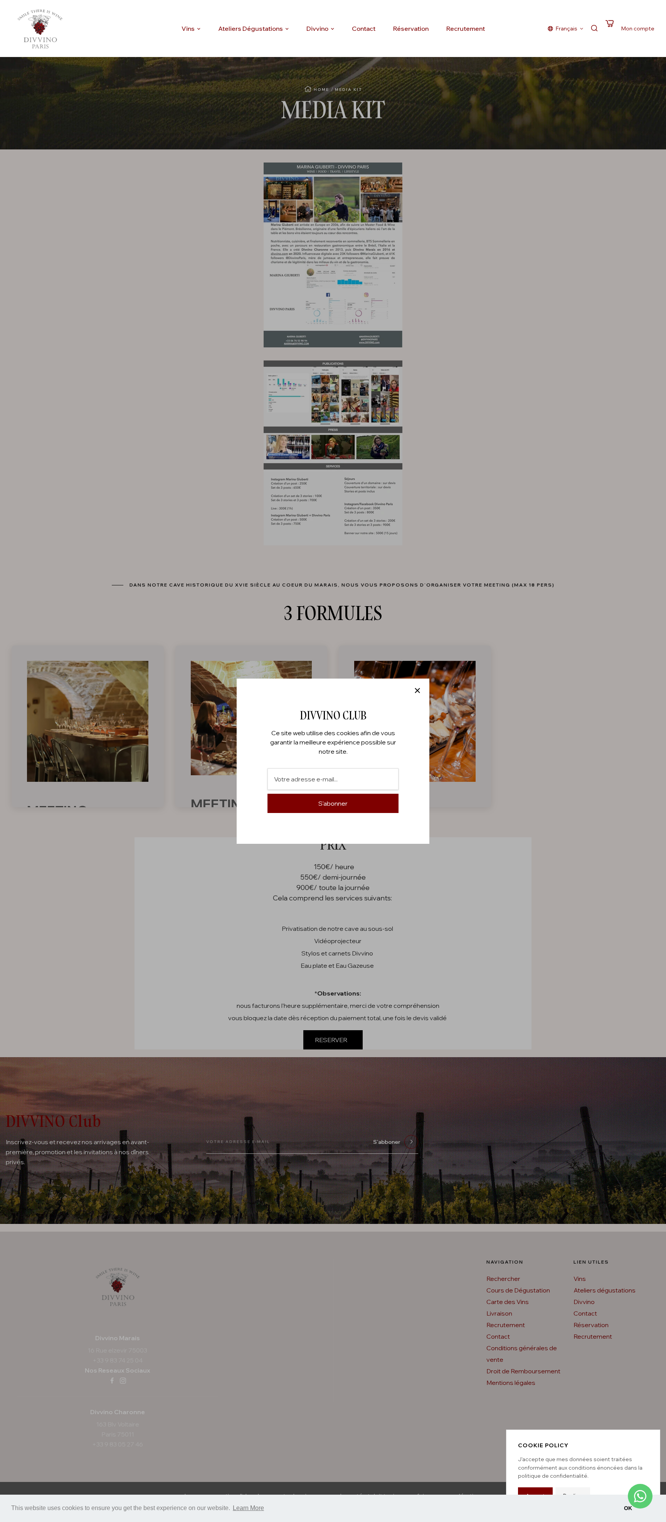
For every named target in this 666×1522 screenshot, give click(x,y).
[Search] (594, 29)
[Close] (417, 690)
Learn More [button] (248, 1508)
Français (566, 28)
